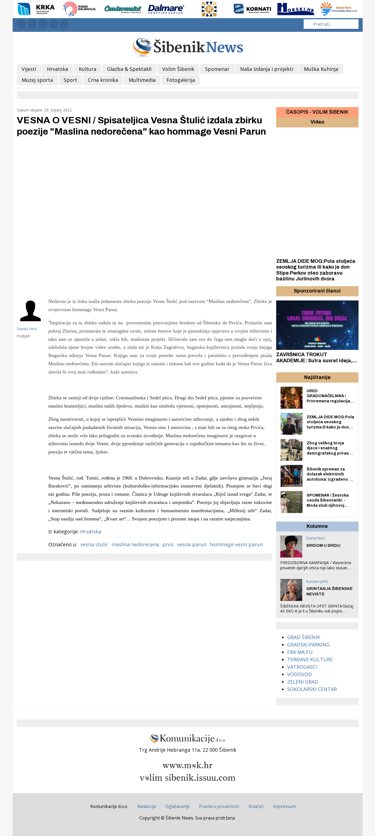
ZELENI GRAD (302, 681)
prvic (168, 544)
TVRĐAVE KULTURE (310, 659)
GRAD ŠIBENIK (303, 637)
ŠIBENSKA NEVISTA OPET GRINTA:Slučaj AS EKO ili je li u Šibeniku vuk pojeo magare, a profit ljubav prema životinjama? (316, 613)
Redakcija (146, 806)
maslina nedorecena (135, 544)
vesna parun (191, 544)
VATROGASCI (302, 667)
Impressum (284, 806)
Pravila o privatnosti (219, 806)
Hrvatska (90, 531)
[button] (281, 291)
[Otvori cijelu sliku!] (144, 216)
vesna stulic (94, 544)
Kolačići (256, 806)
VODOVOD (299, 674)
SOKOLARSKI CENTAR (312, 689)
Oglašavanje (177, 806)
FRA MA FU (300, 652)
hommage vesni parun (236, 544)
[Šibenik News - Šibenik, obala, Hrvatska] (187, 46)
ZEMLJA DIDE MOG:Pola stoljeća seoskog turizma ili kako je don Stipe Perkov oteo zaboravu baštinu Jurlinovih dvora (316, 270)
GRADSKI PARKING (308, 644)
